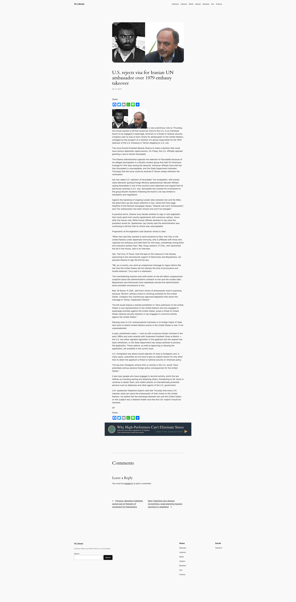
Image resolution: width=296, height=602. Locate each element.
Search (76, 554)
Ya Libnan (79, 4)
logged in (128, 483)
